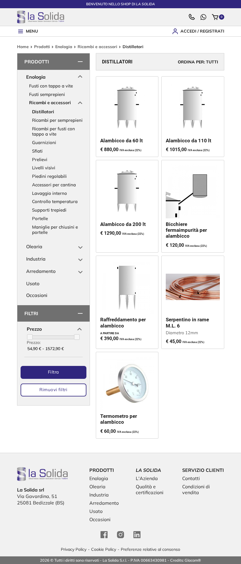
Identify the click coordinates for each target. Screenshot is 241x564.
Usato (32, 283)
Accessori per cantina (54, 185)
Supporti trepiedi (49, 210)
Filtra (53, 372)
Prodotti (42, 46)
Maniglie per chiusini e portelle (55, 229)
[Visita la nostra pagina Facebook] (104, 534)
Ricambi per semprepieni (57, 120)
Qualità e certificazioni (149, 489)
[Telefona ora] (191, 17)
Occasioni (36, 295)
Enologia (63, 46)
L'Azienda (147, 478)
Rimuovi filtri (53, 389)
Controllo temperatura (55, 201)
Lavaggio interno (49, 193)
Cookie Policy (103, 549)
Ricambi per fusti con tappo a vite (53, 131)
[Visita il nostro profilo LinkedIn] (136, 534)
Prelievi (39, 159)
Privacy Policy (73, 549)
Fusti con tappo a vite (51, 86)
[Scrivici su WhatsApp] (203, 17)
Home (23, 46)
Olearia (34, 246)
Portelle (40, 218)
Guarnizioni (44, 142)
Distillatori (43, 111)
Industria (36, 259)
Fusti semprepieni (47, 94)
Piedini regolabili (49, 176)
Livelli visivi (43, 167)
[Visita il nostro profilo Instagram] (120, 534)
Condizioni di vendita (196, 489)
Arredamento (41, 271)
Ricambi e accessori (97, 46)
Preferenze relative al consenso (150, 549)
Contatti (191, 478)
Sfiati (37, 151)
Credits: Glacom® (185, 560)
